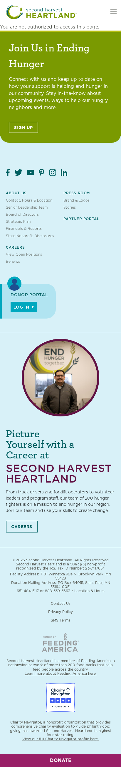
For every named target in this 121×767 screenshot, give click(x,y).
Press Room (76, 193)
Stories (69, 207)
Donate (60, 760)
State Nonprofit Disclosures (30, 236)
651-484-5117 (28, 591)
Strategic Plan (18, 221)
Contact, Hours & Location (29, 200)
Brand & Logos (76, 200)
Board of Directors (22, 214)
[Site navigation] (113, 11)
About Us (16, 193)
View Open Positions (24, 254)
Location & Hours (89, 591)
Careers (15, 247)
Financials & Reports (24, 228)
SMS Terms (60, 620)
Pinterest (41, 172)
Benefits (13, 261)
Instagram (52, 172)
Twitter (18, 172)
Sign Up (23, 127)
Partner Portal (81, 219)
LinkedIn (64, 172)
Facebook (8, 172)
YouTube (30, 172)
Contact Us (60, 603)
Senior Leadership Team (27, 207)
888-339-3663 (57, 591)
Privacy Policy (60, 611)
